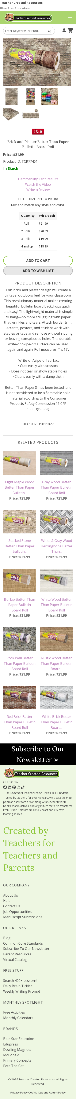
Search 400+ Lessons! (20, 980)
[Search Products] (48, 31)
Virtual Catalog (15, 959)
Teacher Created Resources (21, 3)
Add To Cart (38, 260)
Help (7, 900)
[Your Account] (63, 30)
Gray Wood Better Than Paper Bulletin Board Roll (56, 487)
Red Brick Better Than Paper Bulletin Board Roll (19, 722)
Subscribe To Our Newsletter (26, 948)
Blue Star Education (15, 8)
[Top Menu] (69, 17)
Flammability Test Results (38, 179)
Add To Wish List (38, 270)
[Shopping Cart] (69, 30)
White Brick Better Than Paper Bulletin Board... (56, 722)
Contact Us (11, 906)
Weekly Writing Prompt (21, 991)
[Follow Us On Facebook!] (5, 787)
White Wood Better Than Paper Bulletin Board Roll (56, 605)
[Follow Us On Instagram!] (19, 787)
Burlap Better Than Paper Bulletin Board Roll (19, 605)
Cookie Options (38, 1092)
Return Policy (57, 1092)
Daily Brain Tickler (17, 986)
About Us (10, 895)
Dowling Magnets (17, 1049)
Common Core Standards (23, 943)
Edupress (10, 1044)
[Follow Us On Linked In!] (10, 787)
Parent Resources (17, 954)
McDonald (11, 1055)
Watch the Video (38, 184)
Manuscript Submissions (22, 917)
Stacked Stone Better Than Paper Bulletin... (19, 546)
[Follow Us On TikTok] (22, 787)
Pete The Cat (13, 1065)
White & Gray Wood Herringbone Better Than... (56, 546)
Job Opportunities (17, 911)
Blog (7, 938)
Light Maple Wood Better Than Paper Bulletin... (19, 487)
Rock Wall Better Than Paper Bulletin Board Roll (19, 663)
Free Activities (14, 1012)
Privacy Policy (19, 1092)
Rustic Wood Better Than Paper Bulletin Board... (56, 663)
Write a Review (38, 189)
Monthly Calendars (18, 1017)
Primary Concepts (17, 1060)
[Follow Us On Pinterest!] (14, 787)
